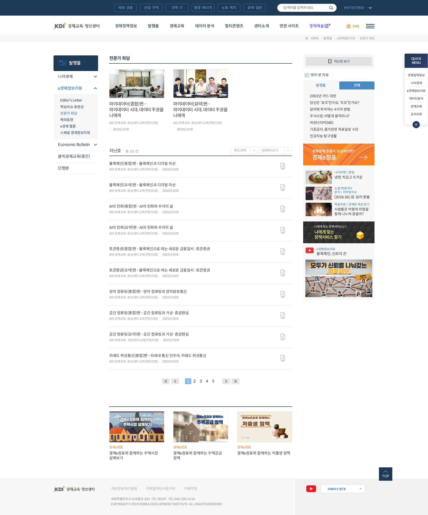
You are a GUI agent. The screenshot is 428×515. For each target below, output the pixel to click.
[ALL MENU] (370, 26)
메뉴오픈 (95, 77)
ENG (356, 26)
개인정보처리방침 (124, 488)
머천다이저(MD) (321, 122)
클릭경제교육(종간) (74, 156)
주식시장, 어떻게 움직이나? (330, 116)
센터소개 (261, 26)
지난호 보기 (342, 61)
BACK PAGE (166, 381)
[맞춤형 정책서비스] (338, 232)
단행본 (63, 168)
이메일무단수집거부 (160, 488)
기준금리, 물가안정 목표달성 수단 (334, 129)
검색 (331, 8)
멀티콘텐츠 (234, 26)
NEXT (226, 381)
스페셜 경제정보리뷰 (75, 132)
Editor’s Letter (71, 100)
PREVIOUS (175, 381)
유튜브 (311, 488)
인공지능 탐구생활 (323, 136)
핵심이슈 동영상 (72, 107)
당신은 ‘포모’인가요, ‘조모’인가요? (334, 102)
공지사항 (416, 114)
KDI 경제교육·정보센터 (76, 26)
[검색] (307, 8)
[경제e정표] (338, 154)
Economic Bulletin (74, 144)
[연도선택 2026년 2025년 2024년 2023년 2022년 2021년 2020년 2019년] (244, 150)
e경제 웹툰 (68, 126)
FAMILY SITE (337, 489)
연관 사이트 (289, 26)
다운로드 (282, 166)
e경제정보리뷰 (346, 38)
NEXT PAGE (235, 381)
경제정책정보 (126, 26)
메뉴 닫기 (416, 124)
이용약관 (190, 488)
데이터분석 (416, 99)
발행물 (153, 26)
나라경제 (65, 76)
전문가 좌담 (367, 38)
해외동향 (66, 120)
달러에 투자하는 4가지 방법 (330, 109)
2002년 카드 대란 (323, 96)
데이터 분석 (204, 26)
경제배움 (320, 25)
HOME (315, 38)
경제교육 (177, 26)
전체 (357, 85)
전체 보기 (357, 8)
